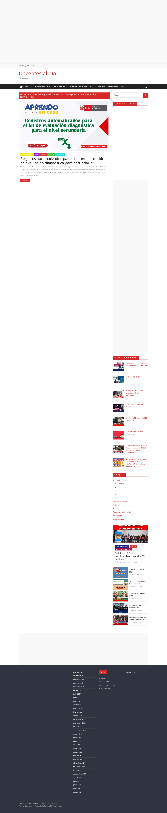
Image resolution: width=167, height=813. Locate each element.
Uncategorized (118, 519)
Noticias (28, 87)
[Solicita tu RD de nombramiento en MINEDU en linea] (130, 526)
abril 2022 (77, 748)
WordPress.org (105, 689)
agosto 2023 (77, 690)
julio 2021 (77, 781)
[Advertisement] (68, 16)
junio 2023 (77, 697)
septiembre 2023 (79, 687)
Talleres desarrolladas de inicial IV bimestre (137, 618)
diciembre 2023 (79, 676)
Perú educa (38, 167)
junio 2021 (77, 785)
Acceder (102, 678)
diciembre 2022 (79, 719)
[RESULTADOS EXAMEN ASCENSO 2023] (120, 580)
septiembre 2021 (79, 774)
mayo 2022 (77, 745)
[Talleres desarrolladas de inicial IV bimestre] (120, 616)
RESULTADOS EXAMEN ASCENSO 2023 (137, 582)
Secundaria (113, 87)
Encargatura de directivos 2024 (135, 606)
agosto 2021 (77, 777)
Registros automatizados (80, 170)
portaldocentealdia (36, 170)
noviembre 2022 (79, 723)
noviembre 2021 (79, 767)
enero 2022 (77, 759)
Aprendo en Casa (42, 87)
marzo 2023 (77, 708)
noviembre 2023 (79, 679)
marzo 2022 (77, 752)
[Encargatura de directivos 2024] (120, 604)
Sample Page (130, 672)
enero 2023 (77, 716)
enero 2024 (77, 672)
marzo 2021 (77, 792)
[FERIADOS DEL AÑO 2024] (120, 569)
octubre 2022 (78, 727)
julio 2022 (77, 737)
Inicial (92, 87)
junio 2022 (77, 741)
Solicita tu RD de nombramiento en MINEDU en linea (130, 556)
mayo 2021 (77, 788)
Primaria (102, 87)
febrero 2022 (78, 756)
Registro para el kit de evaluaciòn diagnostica (57, 170)
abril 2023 (77, 705)
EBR (114, 494)
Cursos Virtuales (59, 87)
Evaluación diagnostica (52, 167)
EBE (122, 87)
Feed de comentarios (107, 685)
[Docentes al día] (21, 86)
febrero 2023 (78, 712)
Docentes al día (37, 73)
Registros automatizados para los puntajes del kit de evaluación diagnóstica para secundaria (61, 160)
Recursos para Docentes (122, 512)
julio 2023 (77, 694)
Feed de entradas (106, 681)
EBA (36, 154)
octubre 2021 (78, 770)
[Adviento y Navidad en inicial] (120, 592)
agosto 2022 (77, 734)
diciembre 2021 (79, 763)
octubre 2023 (78, 683)
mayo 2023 (77, 701)
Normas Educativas (78, 87)
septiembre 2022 (79, 730)
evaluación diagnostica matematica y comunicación (76, 167)
